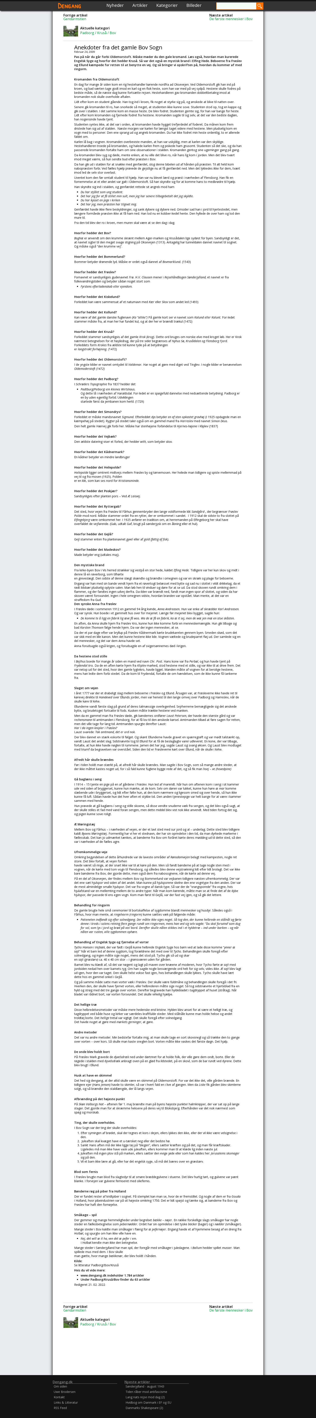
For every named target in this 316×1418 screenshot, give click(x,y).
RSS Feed (60, 1408)
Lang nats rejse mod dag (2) (145, 1397)
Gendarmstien (74, 19)
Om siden (60, 1386)
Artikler (140, 5)
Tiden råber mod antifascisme (146, 1392)
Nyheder (115, 5)
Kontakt (59, 1397)
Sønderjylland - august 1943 (145, 1386)
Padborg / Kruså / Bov (98, 32)
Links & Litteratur (66, 1402)
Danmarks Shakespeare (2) (144, 1408)
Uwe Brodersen (64, 1392)
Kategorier (167, 5)
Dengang (69, 5)
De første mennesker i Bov (231, 19)
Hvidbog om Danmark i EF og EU (148, 1402)
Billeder (194, 5)
